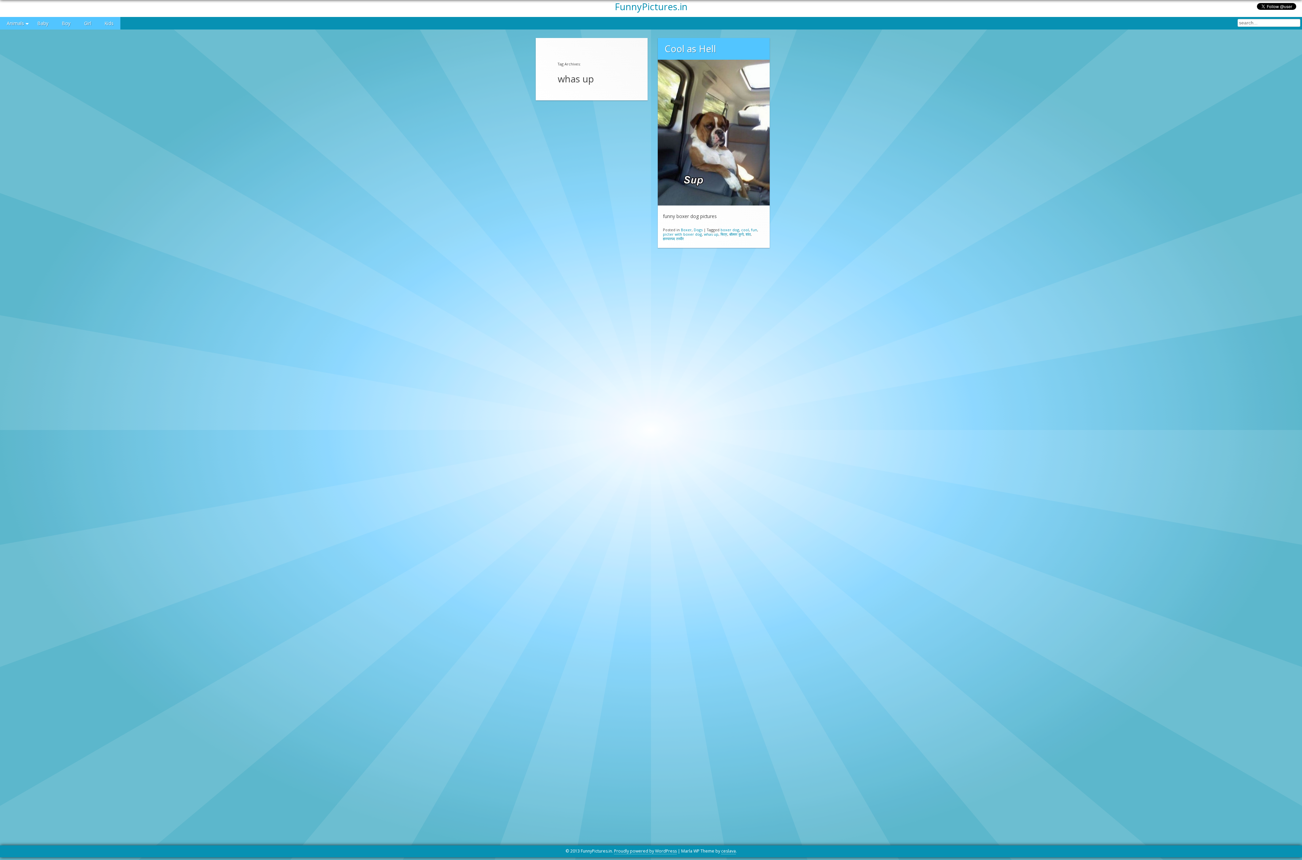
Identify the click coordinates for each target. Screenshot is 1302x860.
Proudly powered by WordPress (645, 851)
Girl (87, 23)
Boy (66, 23)
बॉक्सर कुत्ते (736, 234)
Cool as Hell (690, 49)
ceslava (728, 851)
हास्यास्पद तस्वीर (673, 238)
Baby (43, 23)
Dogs (698, 229)
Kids (109, 23)
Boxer (686, 229)
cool (745, 229)
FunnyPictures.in (651, 6)
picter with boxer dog (682, 234)
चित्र (724, 234)
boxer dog (730, 229)
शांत (748, 234)
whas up (711, 234)
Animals (15, 23)
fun (754, 229)
